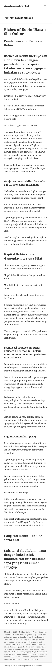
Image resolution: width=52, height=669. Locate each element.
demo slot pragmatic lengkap (27, 644)
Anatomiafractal (16, 6)
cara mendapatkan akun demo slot (25, 637)
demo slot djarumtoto (36, 639)
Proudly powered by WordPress (29, 666)
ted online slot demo (23, 657)
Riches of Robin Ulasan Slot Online (25, 31)
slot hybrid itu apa (29, 654)
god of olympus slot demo (19, 649)
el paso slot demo (23, 647)
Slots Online (26, 632)
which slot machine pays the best (25, 659)
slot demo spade (14, 654)
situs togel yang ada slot (25, 652)
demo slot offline (26, 642)
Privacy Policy (9, 666)
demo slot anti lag (20, 639)
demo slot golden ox (12, 642)
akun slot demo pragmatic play (24, 634)
